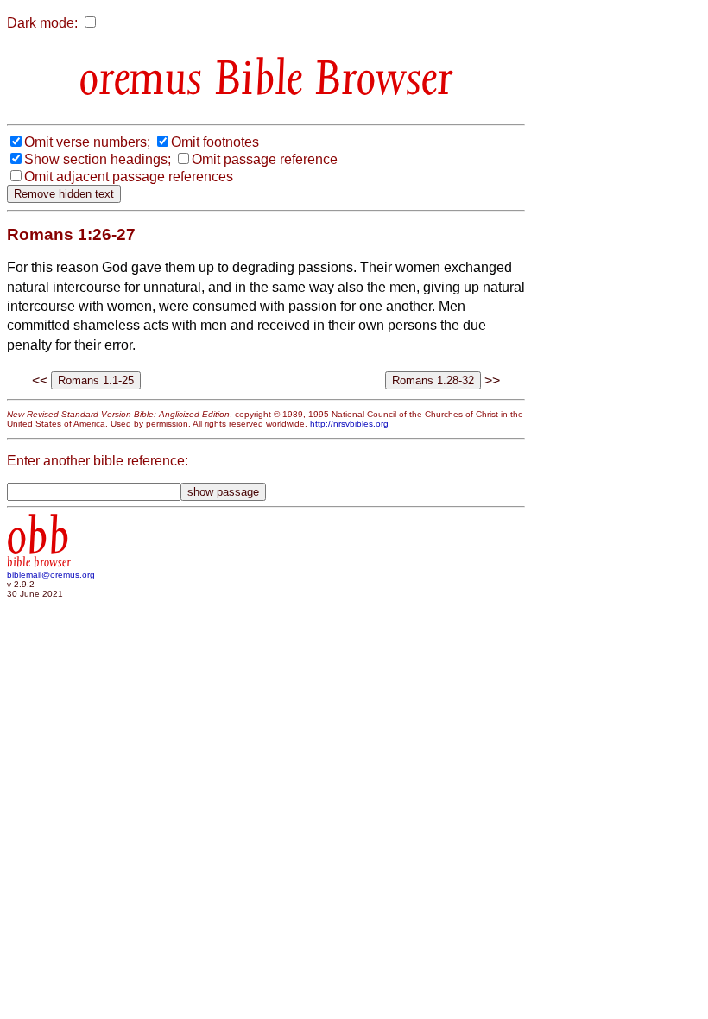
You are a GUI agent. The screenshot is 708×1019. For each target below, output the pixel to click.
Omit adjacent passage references (128, 176)
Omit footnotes (215, 142)
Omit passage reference (265, 159)
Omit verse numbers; (87, 142)
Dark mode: (42, 23)
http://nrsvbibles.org (349, 423)
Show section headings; (97, 159)
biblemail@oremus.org (51, 574)
